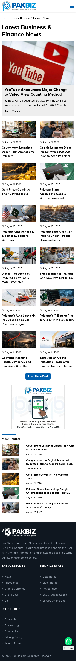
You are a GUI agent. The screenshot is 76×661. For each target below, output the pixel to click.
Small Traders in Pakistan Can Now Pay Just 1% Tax (56, 276)
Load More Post (38, 376)
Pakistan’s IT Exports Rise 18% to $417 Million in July (57, 318)
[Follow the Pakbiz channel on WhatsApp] (68, 641)
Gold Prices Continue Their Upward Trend (16, 192)
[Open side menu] (72, 6)
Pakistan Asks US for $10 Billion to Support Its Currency (18, 236)
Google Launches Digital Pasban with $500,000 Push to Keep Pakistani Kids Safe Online (56, 152)
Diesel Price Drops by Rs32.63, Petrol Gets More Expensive (16, 278)
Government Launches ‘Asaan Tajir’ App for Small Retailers (19, 152)
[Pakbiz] (19, 6)
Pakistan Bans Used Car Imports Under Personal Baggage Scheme (56, 236)
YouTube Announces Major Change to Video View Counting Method (36, 91)
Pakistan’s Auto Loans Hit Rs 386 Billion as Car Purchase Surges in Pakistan (18, 320)
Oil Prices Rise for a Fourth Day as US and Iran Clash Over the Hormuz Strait (16, 362)
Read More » (12, 111)
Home (5, 18)
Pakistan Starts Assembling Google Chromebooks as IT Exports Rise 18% (53, 194)
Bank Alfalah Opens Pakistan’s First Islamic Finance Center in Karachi (57, 362)
